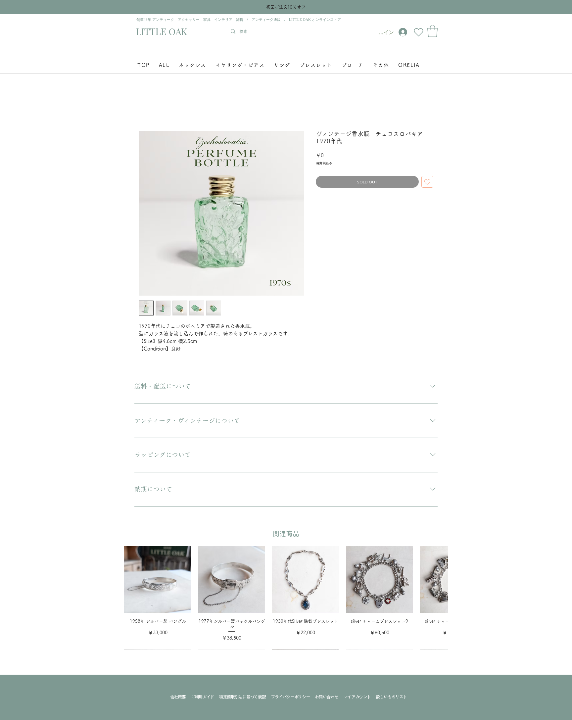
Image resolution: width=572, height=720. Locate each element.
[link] (432, 31)
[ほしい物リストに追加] (427, 182)
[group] (286, 598)
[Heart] (418, 32)
